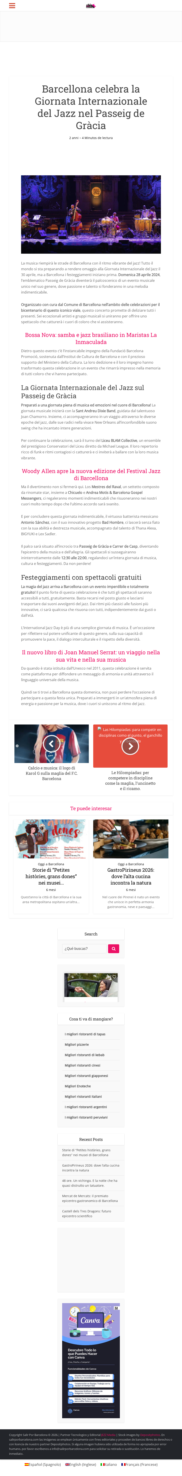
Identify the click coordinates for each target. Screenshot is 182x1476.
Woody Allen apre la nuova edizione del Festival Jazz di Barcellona (91, 474)
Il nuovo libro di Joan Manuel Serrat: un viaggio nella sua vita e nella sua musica (91, 656)
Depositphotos (150, 1435)
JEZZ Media (108, 1435)
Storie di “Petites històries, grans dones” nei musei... (51, 876)
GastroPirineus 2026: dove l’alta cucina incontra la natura (130, 876)
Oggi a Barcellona (51, 864)
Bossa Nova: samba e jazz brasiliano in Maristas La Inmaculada (91, 338)
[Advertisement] (91, 1260)
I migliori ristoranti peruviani (86, 1117)
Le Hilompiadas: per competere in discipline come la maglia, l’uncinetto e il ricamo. (87, 1432)
